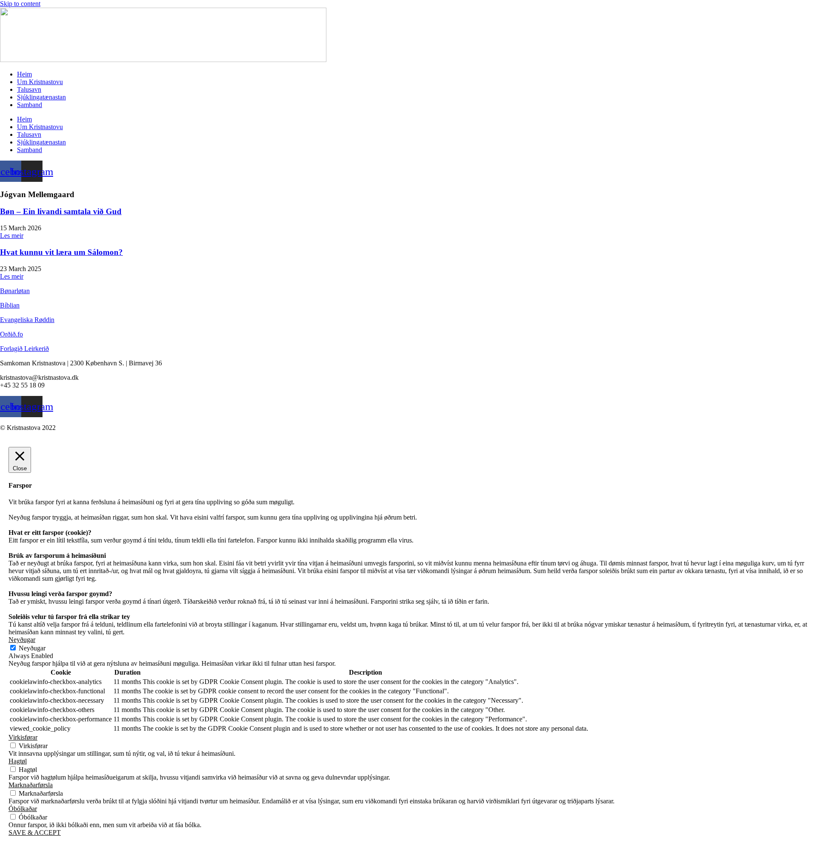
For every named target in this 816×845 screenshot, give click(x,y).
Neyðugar (32, 648)
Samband (29, 104)
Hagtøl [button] (17, 761)
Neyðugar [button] (21, 639)
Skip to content (20, 3)
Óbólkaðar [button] (22, 808)
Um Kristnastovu (40, 81)
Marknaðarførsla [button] (30, 784)
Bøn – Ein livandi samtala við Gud (61, 211)
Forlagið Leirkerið (24, 348)
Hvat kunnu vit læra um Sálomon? (61, 252)
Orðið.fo (11, 334)
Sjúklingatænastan (41, 97)
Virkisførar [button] (22, 737)
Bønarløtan (15, 290)
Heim (24, 74)
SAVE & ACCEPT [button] (34, 832)
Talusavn (29, 89)
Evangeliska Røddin (27, 319)
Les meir (11, 235)
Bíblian (10, 305)
